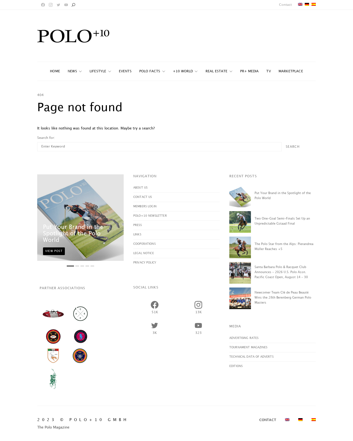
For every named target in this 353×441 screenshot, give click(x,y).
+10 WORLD (183, 71)
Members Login (145, 206)
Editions (236, 366)
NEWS (72, 71)
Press (137, 225)
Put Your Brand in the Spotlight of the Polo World (73, 234)
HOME (55, 71)
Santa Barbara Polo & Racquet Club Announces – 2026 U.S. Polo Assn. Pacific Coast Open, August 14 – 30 (281, 272)
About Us (140, 187)
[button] (70, 266)
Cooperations (144, 244)
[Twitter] (58, 5)
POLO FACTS (149, 71)
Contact (285, 4)
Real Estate (217, 71)
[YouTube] (66, 5)
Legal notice (143, 253)
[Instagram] (50, 5)
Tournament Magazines (248, 347)
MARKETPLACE (291, 71)
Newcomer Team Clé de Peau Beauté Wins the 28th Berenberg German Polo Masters (283, 297)
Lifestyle (98, 71)
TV (268, 71)
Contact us (142, 197)
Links (137, 234)
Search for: (46, 137)
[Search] (73, 4)
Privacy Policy (144, 262)
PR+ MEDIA (249, 71)
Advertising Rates (244, 338)
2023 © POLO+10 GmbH (83, 420)
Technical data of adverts (251, 356)
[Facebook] (43, 5)
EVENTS (125, 71)
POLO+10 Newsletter (150, 215)
